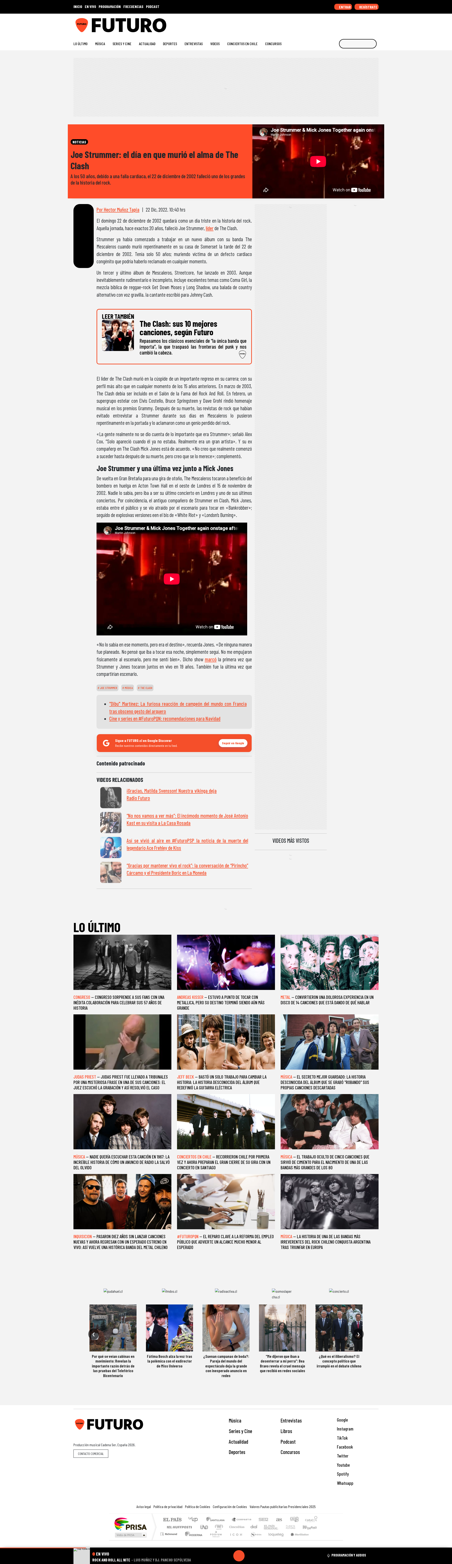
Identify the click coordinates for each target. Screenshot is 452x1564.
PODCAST (152, 6)
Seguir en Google (233, 743)
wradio (218, 1527)
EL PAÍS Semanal (266, 1527)
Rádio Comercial (318, 1540)
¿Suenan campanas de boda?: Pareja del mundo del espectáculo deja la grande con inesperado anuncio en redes (226, 1366)
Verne (281, 1527)
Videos (215, 43)
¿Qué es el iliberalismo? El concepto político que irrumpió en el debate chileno (339, 1361)
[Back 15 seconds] (227, 1555)
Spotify (342, 1474)
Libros (286, 1431)
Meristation (297, 1540)
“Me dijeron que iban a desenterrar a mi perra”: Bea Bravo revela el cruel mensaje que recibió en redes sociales (282, 1363)
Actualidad (147, 43)
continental (254, 1527)
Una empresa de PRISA (130, 1523)
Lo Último (80, 43)
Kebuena (312, 1527)
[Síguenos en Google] (323, 23)
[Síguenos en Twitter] (353, 23)
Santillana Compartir (242, 1520)
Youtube (343, 1465)
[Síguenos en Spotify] (369, 23)
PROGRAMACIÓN (110, 6)
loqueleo (274, 1540)
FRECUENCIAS (133, 6)
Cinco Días (236, 1527)
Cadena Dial (295, 1527)
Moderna (192, 1540)
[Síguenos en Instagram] (331, 23)
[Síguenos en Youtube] (361, 23)
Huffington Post (178, 1527)
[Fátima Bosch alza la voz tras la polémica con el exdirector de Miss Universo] (169, 1327)
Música (100, 43)
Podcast (288, 1441)
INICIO (77, 6)
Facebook (344, 1447)
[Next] (261, 1555)
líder (210, 228)
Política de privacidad (167, 1506)
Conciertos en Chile (242, 43)
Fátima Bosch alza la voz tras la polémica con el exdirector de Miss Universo (169, 1361)
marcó (211, 659)
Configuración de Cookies (230, 1506)
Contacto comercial (91, 1454)
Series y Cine (122, 43)
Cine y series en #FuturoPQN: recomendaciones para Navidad (164, 718)
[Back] (216, 1555)
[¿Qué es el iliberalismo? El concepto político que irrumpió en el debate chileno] (339, 1327)
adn (294, 1520)
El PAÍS (172, 1520)
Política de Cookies (197, 1506)
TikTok (342, 1438)
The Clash (146, 688)
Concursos (273, 43)
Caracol (311, 1520)
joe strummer (108, 688)
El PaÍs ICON (235, 1540)
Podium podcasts (169, 1533)
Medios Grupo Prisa (130, 1535)
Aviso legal (144, 1506)
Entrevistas (194, 43)
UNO (204, 1527)
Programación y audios (349, 1555)
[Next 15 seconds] (250, 1555)
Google (342, 1419)
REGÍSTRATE (368, 7)
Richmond (169, 1540)
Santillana (217, 1520)
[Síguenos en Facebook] (346, 23)
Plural (214, 1540)
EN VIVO (90, 6)
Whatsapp (344, 1483)
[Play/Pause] (239, 1555)
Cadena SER (263, 1520)
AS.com (278, 1520)
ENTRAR (344, 7)
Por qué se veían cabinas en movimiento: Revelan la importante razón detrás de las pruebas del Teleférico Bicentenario (113, 1366)
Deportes (170, 43)
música (128, 688)
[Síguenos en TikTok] (338, 23)
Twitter (342, 1455)
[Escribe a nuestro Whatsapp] (376, 23)
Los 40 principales (195, 1520)
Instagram (344, 1428)
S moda (254, 1540)
